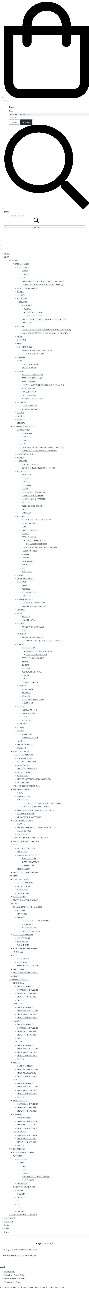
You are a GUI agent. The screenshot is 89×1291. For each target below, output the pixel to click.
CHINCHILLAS (19, 983)
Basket (14, 122)
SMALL (20, 1197)
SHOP (6, 257)
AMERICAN (26, 693)
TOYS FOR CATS (19, 896)
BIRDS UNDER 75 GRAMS (27, 288)
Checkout (26, 122)
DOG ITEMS (13, 903)
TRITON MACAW (29, 395)
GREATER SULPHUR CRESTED (34, 492)
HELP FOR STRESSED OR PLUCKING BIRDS (34, 779)
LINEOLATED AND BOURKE (33, 699)
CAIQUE (20, 292)
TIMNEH (25, 274)
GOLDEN (25, 533)
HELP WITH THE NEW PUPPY (25, 948)
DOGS (24, 1170)
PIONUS (20, 412)
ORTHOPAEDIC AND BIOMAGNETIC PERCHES (36, 810)
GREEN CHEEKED (29, 537)
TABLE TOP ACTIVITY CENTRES (26, 841)
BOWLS (20, 793)
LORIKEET (21, 623)
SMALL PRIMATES (20, 1100)
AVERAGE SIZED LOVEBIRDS (33, 637)
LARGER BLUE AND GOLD (36, 654)
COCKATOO (22, 302)
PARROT (20, 706)
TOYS (15, 845)
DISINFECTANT (23, 886)
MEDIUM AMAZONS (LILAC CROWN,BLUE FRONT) (42, 285)
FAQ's (6, 1225)
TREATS (16, 976)
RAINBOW (26, 616)
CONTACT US (10, 1218)
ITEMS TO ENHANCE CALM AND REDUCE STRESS (37, 827)
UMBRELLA (26, 323)
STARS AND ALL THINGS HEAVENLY (36, 1177)
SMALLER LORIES (28, 620)
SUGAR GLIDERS (19, 1132)
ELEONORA (26, 485)
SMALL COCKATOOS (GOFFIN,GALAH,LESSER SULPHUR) (44, 319)
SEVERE (25, 679)
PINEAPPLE (26, 565)
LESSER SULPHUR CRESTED (33, 495)
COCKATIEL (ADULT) (30, 464)
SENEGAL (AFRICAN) (25, 744)
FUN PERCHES (23, 800)
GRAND (25, 585)
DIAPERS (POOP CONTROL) (24, 426)
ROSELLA (21, 419)
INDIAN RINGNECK (25, 347)
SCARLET (25, 675)
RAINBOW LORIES (29, 368)
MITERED (26, 554)
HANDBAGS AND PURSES (23, 1152)
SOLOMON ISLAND (29, 592)
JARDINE (21, 610)
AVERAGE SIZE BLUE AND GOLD (39, 651)
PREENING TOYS (24, 831)
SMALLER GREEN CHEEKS (36, 544)
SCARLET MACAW (29, 392)
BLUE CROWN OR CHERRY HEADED (36, 520)
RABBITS (16, 1062)
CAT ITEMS (13, 876)
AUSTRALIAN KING (29, 710)
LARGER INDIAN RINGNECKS (33, 603)
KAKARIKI (21, 357)
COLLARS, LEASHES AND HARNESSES (28, 907)
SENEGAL (21, 423)
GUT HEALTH (22, 775)
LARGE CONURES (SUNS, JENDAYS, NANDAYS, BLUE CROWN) (46, 330)
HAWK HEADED (28, 713)
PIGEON (20, 727)
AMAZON (21, 278)
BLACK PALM (27, 305)
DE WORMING (23, 765)
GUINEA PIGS (18, 1004)
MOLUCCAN (27, 309)
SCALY (24, 630)
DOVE (19, 336)
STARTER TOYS (28, 865)
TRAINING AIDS (19, 969)
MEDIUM (21, 1194)
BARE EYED (26, 475)
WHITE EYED (27, 572)
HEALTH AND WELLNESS (23, 755)
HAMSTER (17, 1021)
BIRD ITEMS (13, 260)
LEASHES (21, 917)
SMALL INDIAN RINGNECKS (33, 354)
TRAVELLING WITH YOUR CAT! (25, 900)
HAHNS (25, 661)
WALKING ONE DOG (30, 928)
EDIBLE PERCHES (24, 796)
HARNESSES (22, 914)
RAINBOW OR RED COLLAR (33, 627)
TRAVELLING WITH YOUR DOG (25, 973)
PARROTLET (22, 724)
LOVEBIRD (21, 634)
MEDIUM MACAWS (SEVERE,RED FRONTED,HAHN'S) (43, 385)
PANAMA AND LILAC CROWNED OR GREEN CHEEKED (43, 447)
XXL (18, 1204)
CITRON (25, 478)
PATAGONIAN (27, 561)
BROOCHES (22, 1159)
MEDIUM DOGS (23, 962)
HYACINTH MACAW (30, 381)
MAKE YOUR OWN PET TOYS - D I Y (23, 1215)
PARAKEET (21, 402)
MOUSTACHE (27, 703)
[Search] (36, 220)
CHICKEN (21, 295)
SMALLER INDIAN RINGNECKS (34, 606)
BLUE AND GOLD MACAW (32, 374)
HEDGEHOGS (18, 1042)
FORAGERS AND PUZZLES (27, 990)
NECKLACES (22, 1183)
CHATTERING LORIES (30, 364)
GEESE (19, 343)
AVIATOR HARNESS (21, 264)
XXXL (19, 1208)
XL (18, 1201)
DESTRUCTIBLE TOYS (26, 848)
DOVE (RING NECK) (25, 578)
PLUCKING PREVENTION (23, 820)
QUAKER (21, 416)
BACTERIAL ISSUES (25, 758)
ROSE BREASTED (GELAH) (32, 506)
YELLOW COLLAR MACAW (32, 399)
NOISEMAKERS (23, 869)
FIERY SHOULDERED (30, 530)
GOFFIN (25, 489)
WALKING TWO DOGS (31, 931)
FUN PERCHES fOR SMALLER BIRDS (36, 807)
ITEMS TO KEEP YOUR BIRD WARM (27, 786)
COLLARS (21, 910)
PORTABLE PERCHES (25, 814)
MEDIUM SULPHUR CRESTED (33, 499)
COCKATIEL (22, 298)
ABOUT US (8, 1221)
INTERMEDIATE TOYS (30, 862)
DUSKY (24, 527)
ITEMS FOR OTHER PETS (19, 979)
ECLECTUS (21, 340)
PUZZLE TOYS (22, 834)
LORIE (19, 361)
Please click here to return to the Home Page (19, 1255)
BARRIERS (21, 824)
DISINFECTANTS (24, 772)
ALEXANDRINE (28, 689)
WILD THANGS (28, 1180)
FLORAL (25, 1173)
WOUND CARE (23, 782)
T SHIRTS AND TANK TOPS (24, 1187)
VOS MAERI (26, 596)
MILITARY (26, 668)
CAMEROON (27, 433)
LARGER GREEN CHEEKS (36, 540)
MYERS (24, 717)
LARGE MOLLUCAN (34, 312)
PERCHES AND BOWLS (22, 789)
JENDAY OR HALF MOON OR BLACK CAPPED (40, 547)
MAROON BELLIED (29, 551)
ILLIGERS (25, 665)
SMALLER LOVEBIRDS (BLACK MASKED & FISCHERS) (42, 641)
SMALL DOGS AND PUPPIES (28, 966)
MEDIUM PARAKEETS (30, 409)
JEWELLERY (17, 1156)
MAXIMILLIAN (27, 734)
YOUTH (20, 1211)
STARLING (21, 748)
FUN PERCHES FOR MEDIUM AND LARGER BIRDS (41, 803)
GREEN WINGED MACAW (32, 378)
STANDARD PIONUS (30, 737)
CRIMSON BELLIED (29, 523)
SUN (23, 568)
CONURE (21, 326)
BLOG (6, 1228)
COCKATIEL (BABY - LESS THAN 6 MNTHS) (39, 468)
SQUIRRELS (17, 1114)
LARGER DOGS (23, 959)
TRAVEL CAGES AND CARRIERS (25, 872)
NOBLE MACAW (28, 388)
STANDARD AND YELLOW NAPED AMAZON (39, 451)
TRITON (25, 509)
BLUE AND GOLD (28, 648)
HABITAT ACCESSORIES (27, 993)
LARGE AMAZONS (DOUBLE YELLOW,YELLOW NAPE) (43, 281)
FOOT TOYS (22, 852)
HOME (7, 253)
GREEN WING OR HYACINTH (33, 658)
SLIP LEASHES (27, 924)
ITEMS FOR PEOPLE (17, 1149)
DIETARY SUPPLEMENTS (27, 769)
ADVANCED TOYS (29, 858)
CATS (24, 1166)
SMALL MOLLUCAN (34, 316)
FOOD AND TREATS (21, 751)
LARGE (20, 1190)
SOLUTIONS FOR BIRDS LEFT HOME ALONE (30, 838)
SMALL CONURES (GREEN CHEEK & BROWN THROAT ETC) (45, 333)
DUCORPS (26, 482)
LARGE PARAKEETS (29, 406)
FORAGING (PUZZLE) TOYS (28, 855)
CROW (20, 575)
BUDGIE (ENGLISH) (25, 454)
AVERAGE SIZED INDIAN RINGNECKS (37, 350)
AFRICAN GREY (23, 267)
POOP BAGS (18, 952)
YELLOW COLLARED (30, 682)
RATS (15, 1080)
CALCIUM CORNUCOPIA (27, 762)
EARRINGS (21, 1163)
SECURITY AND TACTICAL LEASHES (36, 921)
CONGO (25, 271)
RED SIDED (26, 589)
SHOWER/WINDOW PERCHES (29, 817)
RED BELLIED (27, 720)
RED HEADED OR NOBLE (32, 672)
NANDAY (25, 558)
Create (62, 1287)
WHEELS (20, 1000)
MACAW (20, 371)
